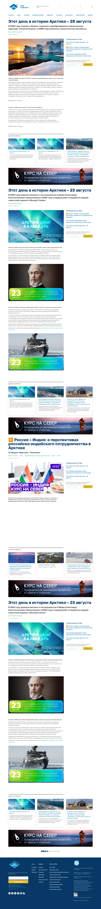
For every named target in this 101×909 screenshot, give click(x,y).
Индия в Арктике (13, 455)
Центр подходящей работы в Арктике (59, 872)
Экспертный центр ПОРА (82, 880)
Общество (50, 15)
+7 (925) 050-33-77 (86, 873)
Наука (19, 15)
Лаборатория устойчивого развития (58, 877)
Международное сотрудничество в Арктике (37, 455)
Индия (21, 455)
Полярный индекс (54, 869)
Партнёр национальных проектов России (83, 897)
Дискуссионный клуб (54, 874)
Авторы (33, 869)
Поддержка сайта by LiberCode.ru (81, 900)
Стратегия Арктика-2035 (55, 884)
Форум (59, 455)
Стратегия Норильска (55, 879)
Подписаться (88, 64)
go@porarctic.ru (77, 877)
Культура (11, 15)
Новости (41, 867)
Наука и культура (43, 879)
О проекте (34, 867)
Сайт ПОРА (52, 867)
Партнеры (34, 872)
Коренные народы (38, 15)
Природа (26, 15)
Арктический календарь (15, 32)
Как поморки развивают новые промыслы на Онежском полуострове (78, 55)
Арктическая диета (54, 882)
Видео (53, 455)
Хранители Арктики (54, 886)
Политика (59, 15)
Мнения (90, 15)
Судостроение (80, 15)
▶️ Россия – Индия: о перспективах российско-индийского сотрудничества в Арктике (79, 49)
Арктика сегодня (43, 869)
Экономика (69, 15)
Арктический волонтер (55, 889)
